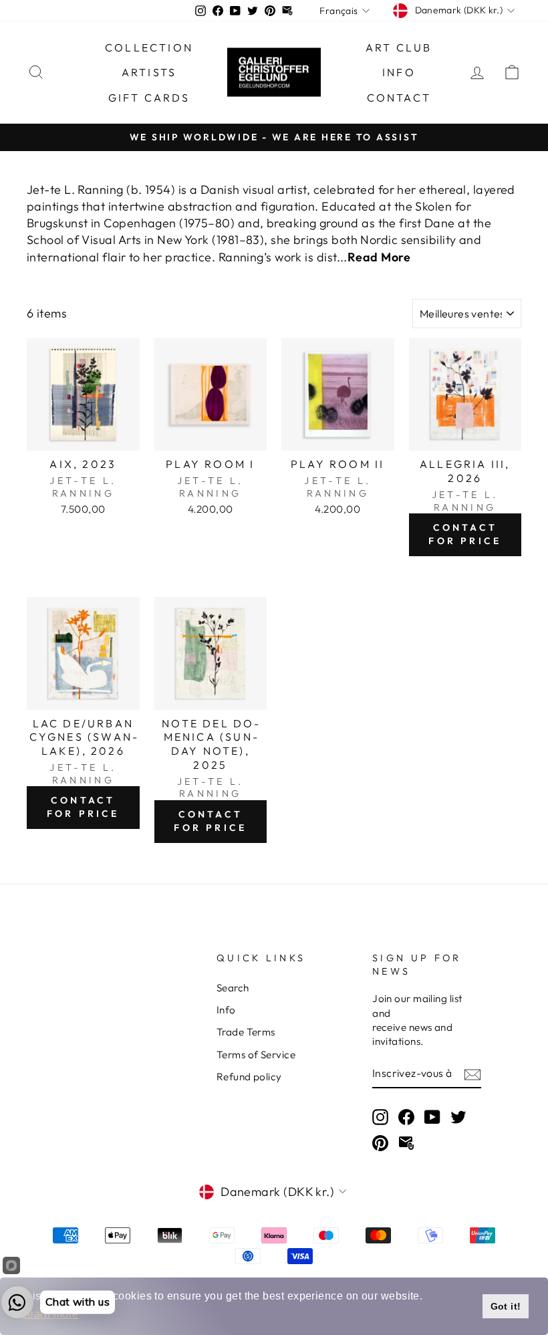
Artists (149, 72)
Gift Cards (149, 97)
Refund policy (249, 1076)
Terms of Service (256, 1054)
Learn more (50, 1314)
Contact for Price (464, 534)
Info (399, 72)
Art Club (399, 47)
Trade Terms (246, 1031)
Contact (399, 97)
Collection (149, 47)
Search (233, 987)
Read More (379, 257)
